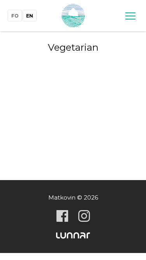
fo (15, 16)
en (29, 16)
